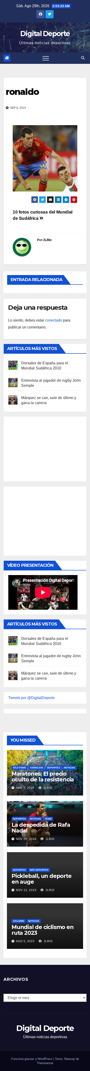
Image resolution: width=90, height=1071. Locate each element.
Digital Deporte (45, 33)
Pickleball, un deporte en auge (42, 879)
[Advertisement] (43, 448)
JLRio (47, 240)
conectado (53, 320)
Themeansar (45, 1063)
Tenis (48, 818)
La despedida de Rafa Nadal (41, 827)
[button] (83, 58)
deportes (53, 767)
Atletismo (19, 767)
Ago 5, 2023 (25, 941)
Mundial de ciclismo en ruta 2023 (43, 930)
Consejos (36, 767)
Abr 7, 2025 (25, 787)
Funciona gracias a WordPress (32, 1059)
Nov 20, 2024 (26, 839)
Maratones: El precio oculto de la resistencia (43, 776)
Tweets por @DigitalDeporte (31, 698)
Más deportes (39, 870)
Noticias (69, 767)
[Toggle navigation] (45, 58)
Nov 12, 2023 (26, 890)
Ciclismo (18, 921)
